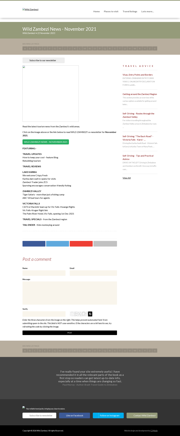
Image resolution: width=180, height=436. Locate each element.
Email (72, 268)
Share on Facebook (33, 244)
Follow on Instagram (109, 415)
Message (26, 279)
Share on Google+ (81, 244)
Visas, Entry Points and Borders (138, 74)
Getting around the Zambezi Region (140, 94)
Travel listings (130, 11)
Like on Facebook (74, 415)
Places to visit (111, 11)
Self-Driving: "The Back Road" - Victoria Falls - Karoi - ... (138, 138)
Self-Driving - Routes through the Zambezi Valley (138, 115)
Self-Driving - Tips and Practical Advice (138, 157)
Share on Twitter (57, 244)
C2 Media (154, 431)
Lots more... (147, 11)
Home (96, 11)
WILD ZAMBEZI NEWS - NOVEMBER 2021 (45, 142)
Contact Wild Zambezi (145, 415)
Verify (25, 309)
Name (25, 268)
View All (127, 178)
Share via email (105, 244)
